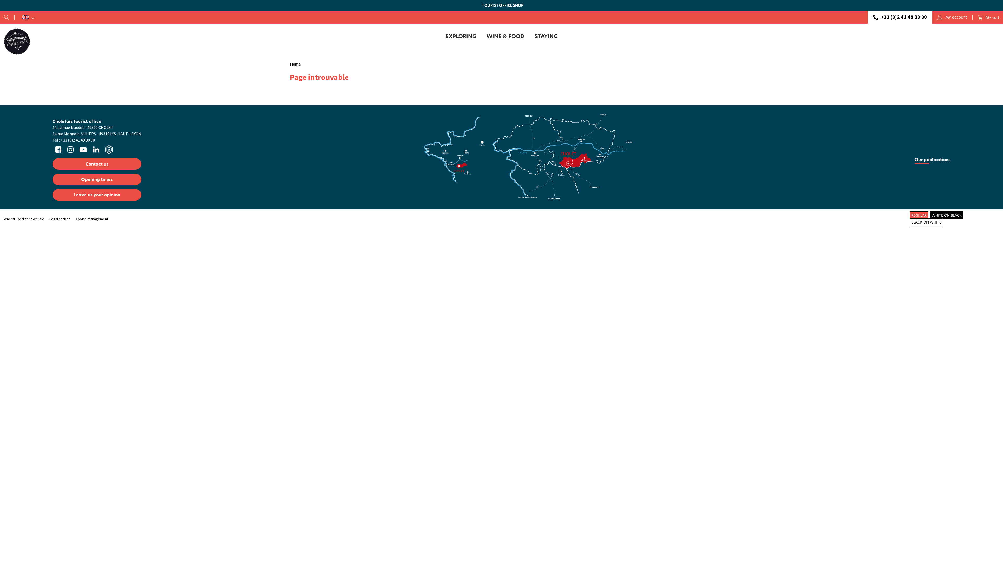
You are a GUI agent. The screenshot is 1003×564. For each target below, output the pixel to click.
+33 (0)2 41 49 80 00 (904, 17)
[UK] (28, 17)
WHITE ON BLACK (947, 215)
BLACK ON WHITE (926, 222)
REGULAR (919, 215)
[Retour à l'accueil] (17, 41)
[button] (988, 17)
